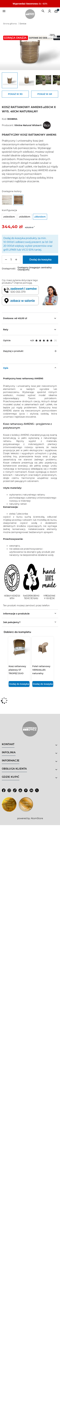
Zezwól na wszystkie (12, 728)
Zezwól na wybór (29, 728)
